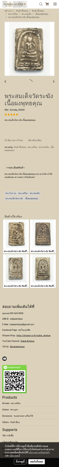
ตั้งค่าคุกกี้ (20, 461)
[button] (40, 4)
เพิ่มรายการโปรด (15, 140)
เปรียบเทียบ (36, 140)
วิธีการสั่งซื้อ (8, 435)
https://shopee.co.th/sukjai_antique (33, 335)
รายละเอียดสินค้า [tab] (15, 167)
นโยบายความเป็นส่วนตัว (39, 452)
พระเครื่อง (33, 147)
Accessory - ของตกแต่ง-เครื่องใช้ (17, 416)
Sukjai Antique (27, 341)
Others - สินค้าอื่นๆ (11, 422)
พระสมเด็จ (44, 147)
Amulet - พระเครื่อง (11, 403)
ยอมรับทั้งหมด (36, 461)
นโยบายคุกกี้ (15, 455)
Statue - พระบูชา (10, 409)
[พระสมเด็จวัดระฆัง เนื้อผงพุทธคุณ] (29, 49)
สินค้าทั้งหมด (20, 147)
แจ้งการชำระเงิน (10, 442)
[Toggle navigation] (55, 4)
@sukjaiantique (17, 346)
